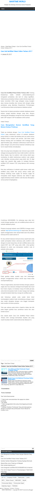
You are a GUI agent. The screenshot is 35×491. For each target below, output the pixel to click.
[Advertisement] (17, 28)
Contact (12, 488)
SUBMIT (32, 360)
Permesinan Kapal (19, 483)
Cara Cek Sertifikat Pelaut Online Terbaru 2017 (20, 366)
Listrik (28, 477)
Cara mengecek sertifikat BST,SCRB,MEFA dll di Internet (16, 467)
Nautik (24, 480)
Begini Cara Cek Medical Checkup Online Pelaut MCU (20, 378)
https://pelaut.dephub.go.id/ (13, 230)
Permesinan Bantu (7, 483)
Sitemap (6, 488)
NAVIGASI (18, 480)
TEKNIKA (14, 486)
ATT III (3, 477)
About (1, 488)
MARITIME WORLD (17, 1)
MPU (3, 480)
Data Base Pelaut (10, 46)
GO (33, 448)
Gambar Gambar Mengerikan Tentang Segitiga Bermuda (16, 461)
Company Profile (11, 477)
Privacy (17, 488)
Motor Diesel (10, 480)
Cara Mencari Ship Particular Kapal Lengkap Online (18, 369)
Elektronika (21, 477)
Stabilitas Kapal (6, 486)
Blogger (31, 490)
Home (2, 46)
